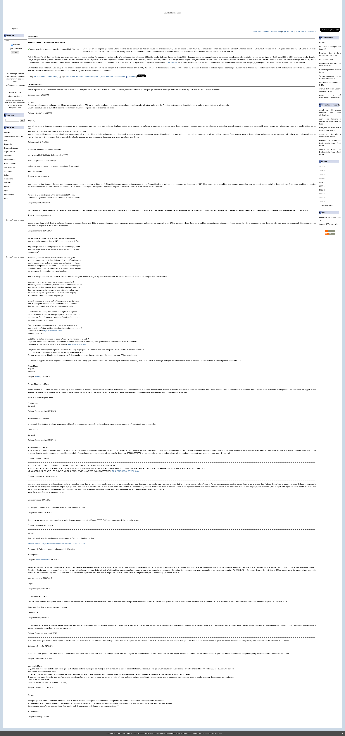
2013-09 (322, 198)
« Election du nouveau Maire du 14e (267, 31)
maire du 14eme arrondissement (113, 77)
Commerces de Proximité (13, 136)
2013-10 (322, 194)
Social (6, 187)
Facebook (132, 77)
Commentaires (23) (53, 77)
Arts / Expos (8, 133)
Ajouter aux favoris (15, 96)
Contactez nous (15, 92)
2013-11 (322, 190)
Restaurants (8, 179)
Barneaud (323, 141)
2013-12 (322, 186)
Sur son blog (172, 62)
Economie (8, 156)
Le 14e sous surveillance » (305, 31)
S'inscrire (16, 45)
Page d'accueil (288, 31)
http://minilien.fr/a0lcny (77, 344)
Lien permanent (39, 77)
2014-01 (322, 182)
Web (6, 198)
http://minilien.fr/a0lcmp (52, 331)
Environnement (9, 160)
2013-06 (322, 202)
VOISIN (322, 149)
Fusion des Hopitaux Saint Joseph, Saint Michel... (330, 143)
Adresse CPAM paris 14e (328, 224)
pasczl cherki (70, 77)
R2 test (321, 43)
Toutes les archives (326, 205)
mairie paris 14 (94, 77)
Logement (8, 171)
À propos (15, 29)
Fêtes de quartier (10, 163)
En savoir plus (217, 734)
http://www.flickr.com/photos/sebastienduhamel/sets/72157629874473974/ (56, 544)
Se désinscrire (16, 49)
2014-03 (322, 175)
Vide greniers (9, 194)
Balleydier (323, 128)
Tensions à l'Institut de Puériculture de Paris (330, 121)
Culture (7, 140)
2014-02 (322, 178)
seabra (321, 134)
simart (321, 110)
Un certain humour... (326, 59)
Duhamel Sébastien (42, 560)
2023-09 (322, 167)
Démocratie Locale (11, 148)
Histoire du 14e (9, 167)
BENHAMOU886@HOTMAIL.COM (125, 471)
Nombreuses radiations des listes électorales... (330, 112)
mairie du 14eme (82, 77)
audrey (321, 119)
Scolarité (7, 183)
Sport (6, 191)
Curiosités (8, 144)
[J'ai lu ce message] (342, 733)
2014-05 (322, 171)
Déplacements (9, 152)
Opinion (7, 175)
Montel (37, 377)
